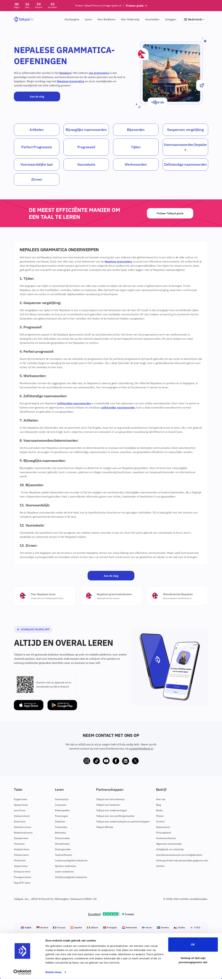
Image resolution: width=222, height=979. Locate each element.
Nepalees (65, 73)
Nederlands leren (23, 832)
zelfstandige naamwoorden (74, 403)
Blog (158, 804)
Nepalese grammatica (118, 261)
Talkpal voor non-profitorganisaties (115, 816)
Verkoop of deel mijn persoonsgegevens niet (193, 960)
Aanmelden (152, 19)
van (91, 73)
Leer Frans (19, 810)
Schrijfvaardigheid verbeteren (71, 877)
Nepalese (63, 81)
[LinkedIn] (125, 761)
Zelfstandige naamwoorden (185, 164)
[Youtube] (106, 761)
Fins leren (19, 843)
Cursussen (60, 804)
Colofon (160, 866)
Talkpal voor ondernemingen (111, 810)
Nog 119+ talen (22, 882)
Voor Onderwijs (130, 19)
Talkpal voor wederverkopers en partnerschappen (123, 821)
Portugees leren (22, 877)
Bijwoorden (136, 129)
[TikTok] (96, 761)
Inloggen (170, 19)
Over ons (161, 799)
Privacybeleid (163, 832)
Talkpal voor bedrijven (108, 804)
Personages (61, 816)
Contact (160, 821)
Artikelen (36, 129)
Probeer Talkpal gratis (170, 213)
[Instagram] (86, 761)
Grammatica (61, 799)
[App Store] (28, 705)
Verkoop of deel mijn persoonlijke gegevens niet (182, 860)
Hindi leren (20, 860)
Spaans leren (21, 804)
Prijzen (160, 816)
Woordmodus (62, 843)
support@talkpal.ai (141, 748)
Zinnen (36, 179)
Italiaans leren (22, 816)
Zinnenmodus (62, 838)
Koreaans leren (22, 871)
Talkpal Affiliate (104, 827)
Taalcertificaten (63, 854)
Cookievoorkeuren (166, 838)
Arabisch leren (21, 849)
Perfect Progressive (36, 147)
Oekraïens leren (22, 827)
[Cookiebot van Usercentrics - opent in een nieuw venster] (22, 972)
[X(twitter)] (135, 761)
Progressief (86, 147)
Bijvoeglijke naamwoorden (86, 129)
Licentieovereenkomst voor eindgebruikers (179, 854)
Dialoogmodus (63, 849)
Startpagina (72, 19)
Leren (88, 19)
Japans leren (21, 866)
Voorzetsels (86, 164)
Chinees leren (21, 854)
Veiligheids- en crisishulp (169, 849)
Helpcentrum (163, 827)
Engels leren (20, 799)
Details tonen (53, 972)
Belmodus (60, 832)
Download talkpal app (35, 629)
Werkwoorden (136, 164)
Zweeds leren (21, 838)
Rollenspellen (62, 810)
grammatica (101, 73)
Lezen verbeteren (64, 871)
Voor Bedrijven (106, 19)
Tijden (136, 147)
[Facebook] (115, 761)
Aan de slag (37, 96)
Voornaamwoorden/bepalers (185, 147)
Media (159, 810)
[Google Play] (62, 705)
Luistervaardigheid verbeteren (71, 860)
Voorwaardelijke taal (36, 164)
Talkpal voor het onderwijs (110, 799)
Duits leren (20, 821)
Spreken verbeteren (65, 866)
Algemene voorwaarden (169, 843)
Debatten (60, 821)
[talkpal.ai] (23, 19)
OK (193, 944)
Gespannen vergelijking (185, 129)
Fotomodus (61, 827)
